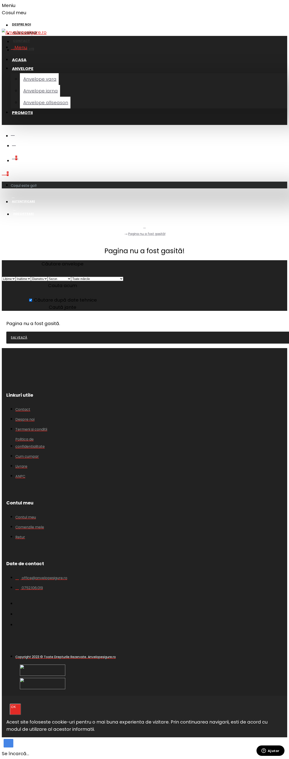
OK (13, 707)
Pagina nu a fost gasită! (146, 234)
